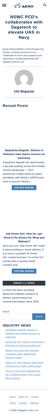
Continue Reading (24, 187)
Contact (23, 403)
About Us (23, 396)
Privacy (35, 396)
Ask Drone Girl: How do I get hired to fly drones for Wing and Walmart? (24, 237)
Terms (13, 403)
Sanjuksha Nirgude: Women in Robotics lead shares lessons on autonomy (24, 154)
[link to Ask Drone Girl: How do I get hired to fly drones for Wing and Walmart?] (24, 212)
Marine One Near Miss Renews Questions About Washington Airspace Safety (22, 354)
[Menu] (4, 5)
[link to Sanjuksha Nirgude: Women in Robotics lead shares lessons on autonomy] (24, 128)
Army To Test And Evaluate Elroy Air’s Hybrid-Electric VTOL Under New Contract (22, 375)
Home (12, 396)
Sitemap (34, 403)
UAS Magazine (24, 91)
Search (6, 312)
